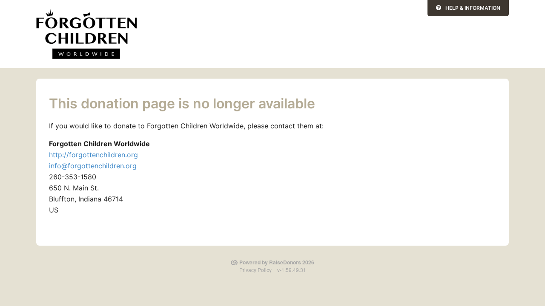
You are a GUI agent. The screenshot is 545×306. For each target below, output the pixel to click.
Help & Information (472, 8)
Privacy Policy (255, 269)
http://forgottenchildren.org (93, 154)
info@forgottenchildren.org (93, 166)
